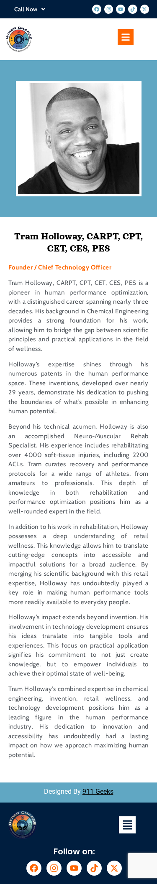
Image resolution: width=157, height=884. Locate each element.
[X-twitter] (144, 9)
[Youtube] (120, 9)
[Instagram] (108, 9)
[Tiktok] (132, 9)
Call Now (25, 9)
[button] (29, 9)
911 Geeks (97, 791)
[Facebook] (96, 9)
